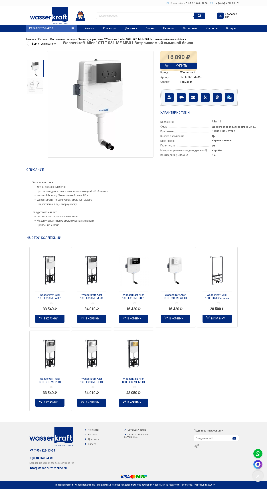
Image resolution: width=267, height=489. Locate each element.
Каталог (89, 28)
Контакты (212, 28)
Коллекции (109, 28)
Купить (178, 66)
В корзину (51, 318)
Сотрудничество (137, 429)
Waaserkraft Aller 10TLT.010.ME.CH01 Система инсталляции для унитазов (91, 380)
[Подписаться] (234, 438)
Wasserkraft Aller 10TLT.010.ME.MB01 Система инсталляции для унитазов (91, 296)
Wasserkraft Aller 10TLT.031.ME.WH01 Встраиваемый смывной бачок (175, 296)
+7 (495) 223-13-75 (42, 450)
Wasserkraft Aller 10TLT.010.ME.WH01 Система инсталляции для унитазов (50, 296)
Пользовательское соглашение (136, 435)
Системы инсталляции (63, 39)
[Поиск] (199, 16)
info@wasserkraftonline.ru (48, 468)
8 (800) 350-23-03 (41, 458)
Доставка (131, 28)
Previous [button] (51, 104)
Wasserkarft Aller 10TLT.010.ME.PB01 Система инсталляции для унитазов (50, 380)
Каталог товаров (41, 28)
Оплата (150, 28)
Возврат (231, 28)
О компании (190, 28)
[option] (35, 68)
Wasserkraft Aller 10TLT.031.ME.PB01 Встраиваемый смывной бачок (133, 296)
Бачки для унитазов (91, 39)
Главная (31, 39)
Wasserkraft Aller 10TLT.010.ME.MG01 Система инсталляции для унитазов (133, 380)
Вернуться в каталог (44, 43)
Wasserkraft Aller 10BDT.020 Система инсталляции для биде (217, 296)
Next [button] (150, 104)
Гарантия (168, 28)
